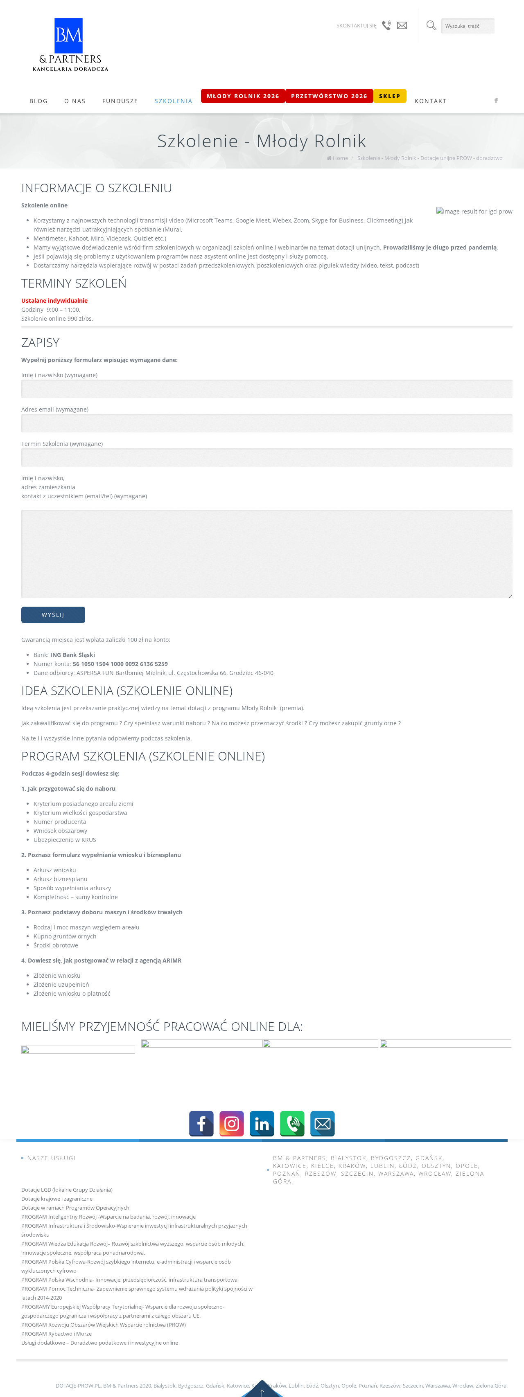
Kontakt (431, 101)
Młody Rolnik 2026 (243, 96)
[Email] (322, 1124)
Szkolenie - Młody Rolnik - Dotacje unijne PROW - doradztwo (430, 158)
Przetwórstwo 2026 (329, 96)
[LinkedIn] (262, 1124)
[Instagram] (232, 1124)
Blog (38, 101)
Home (340, 158)
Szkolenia (174, 101)
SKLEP (390, 96)
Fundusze (120, 101)
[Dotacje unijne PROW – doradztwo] (70, 44)
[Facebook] (201, 1124)
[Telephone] (292, 1124)
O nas (75, 101)
